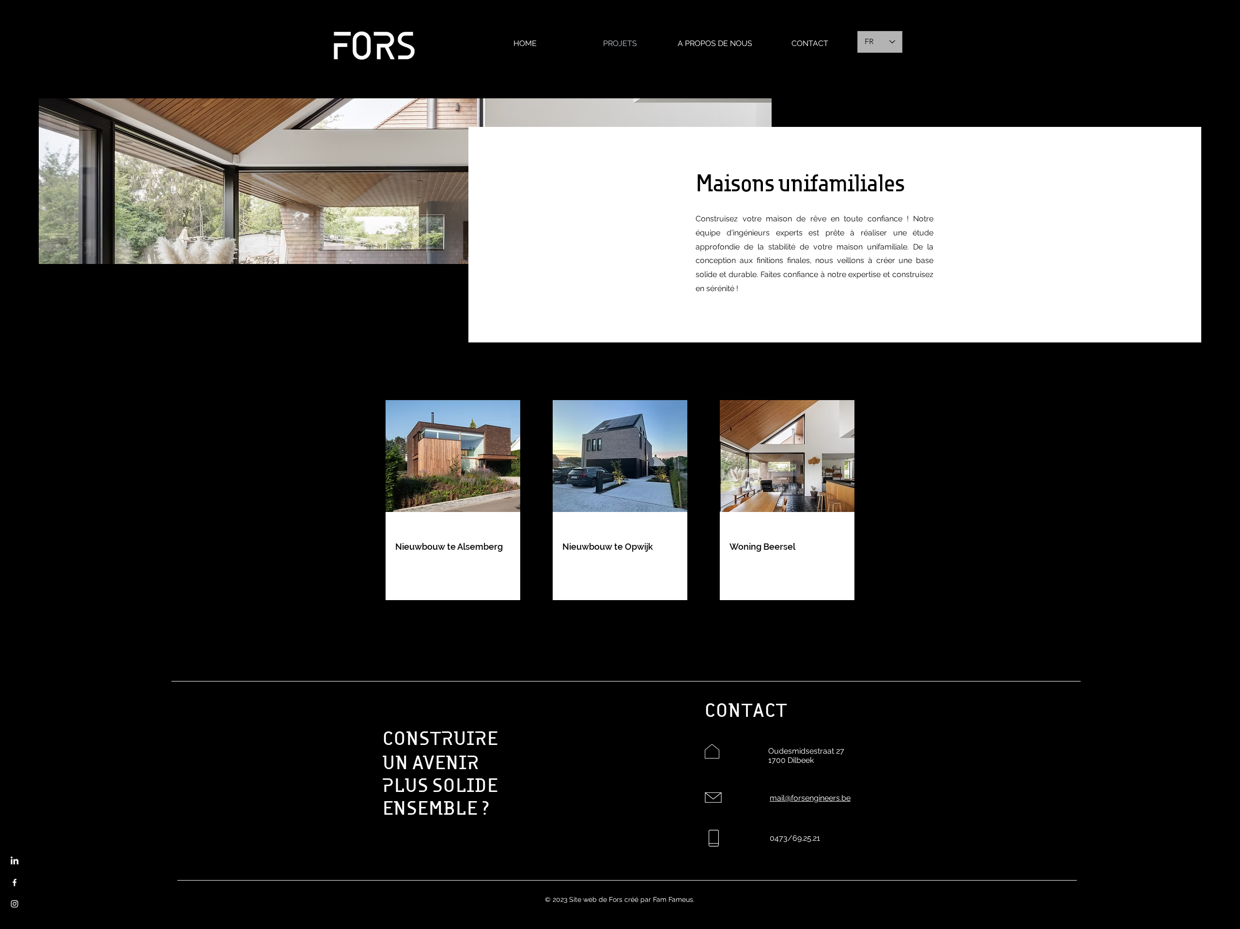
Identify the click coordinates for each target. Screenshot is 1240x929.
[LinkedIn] (14, 861)
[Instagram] (14, 904)
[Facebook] (14, 882)
